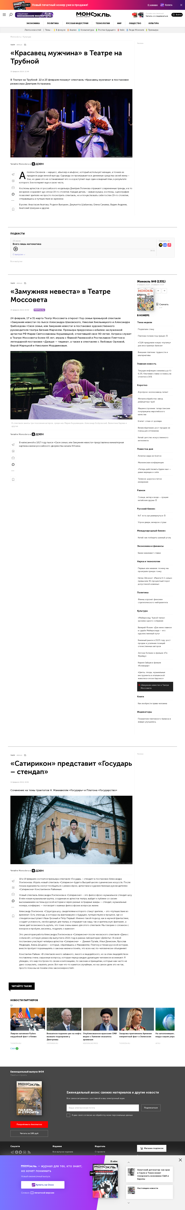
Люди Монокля (136, 30)
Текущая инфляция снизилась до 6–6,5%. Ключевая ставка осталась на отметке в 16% (155, 373)
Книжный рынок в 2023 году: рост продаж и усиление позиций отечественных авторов (154, 643)
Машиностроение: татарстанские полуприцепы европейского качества (154, 411)
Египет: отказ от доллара (150, 421)
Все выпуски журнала (63, 1152)
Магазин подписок (153, 1148)
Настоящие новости (147, 1188)
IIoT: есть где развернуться (151, 515)
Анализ (73, 30)
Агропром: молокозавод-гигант (153, 392)
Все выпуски (16, 261)
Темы (47, 30)
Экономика (33, 23)
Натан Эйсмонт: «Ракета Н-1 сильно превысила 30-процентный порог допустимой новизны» (155, 581)
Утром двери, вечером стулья (152, 522)
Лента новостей (33, 30)
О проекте (100, 1152)
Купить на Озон (44, 1184)
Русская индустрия (77, 23)
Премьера (153, 30)
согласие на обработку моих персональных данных (108, 1115)
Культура (154, 23)
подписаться (162, 16)
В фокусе (60, 30)
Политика (53, 23)
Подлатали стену (146, 329)
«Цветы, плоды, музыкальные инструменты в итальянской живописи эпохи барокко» (151, 675)
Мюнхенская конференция (151, 462)
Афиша (19, 45)
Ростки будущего (107, 30)
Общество (135, 23)
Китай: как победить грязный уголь (154, 537)
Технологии (103, 23)
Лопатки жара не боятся (149, 456)
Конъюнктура (87, 30)
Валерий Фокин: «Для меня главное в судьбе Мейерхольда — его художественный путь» (155, 630)
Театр (12, 45)
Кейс (122, 30)
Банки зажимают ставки (149, 553)
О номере (153, 5)
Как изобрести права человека (152, 703)
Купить (168, 5)
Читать (149, 16)
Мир (119, 23)
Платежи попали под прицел (152, 336)
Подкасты (17, 233)
